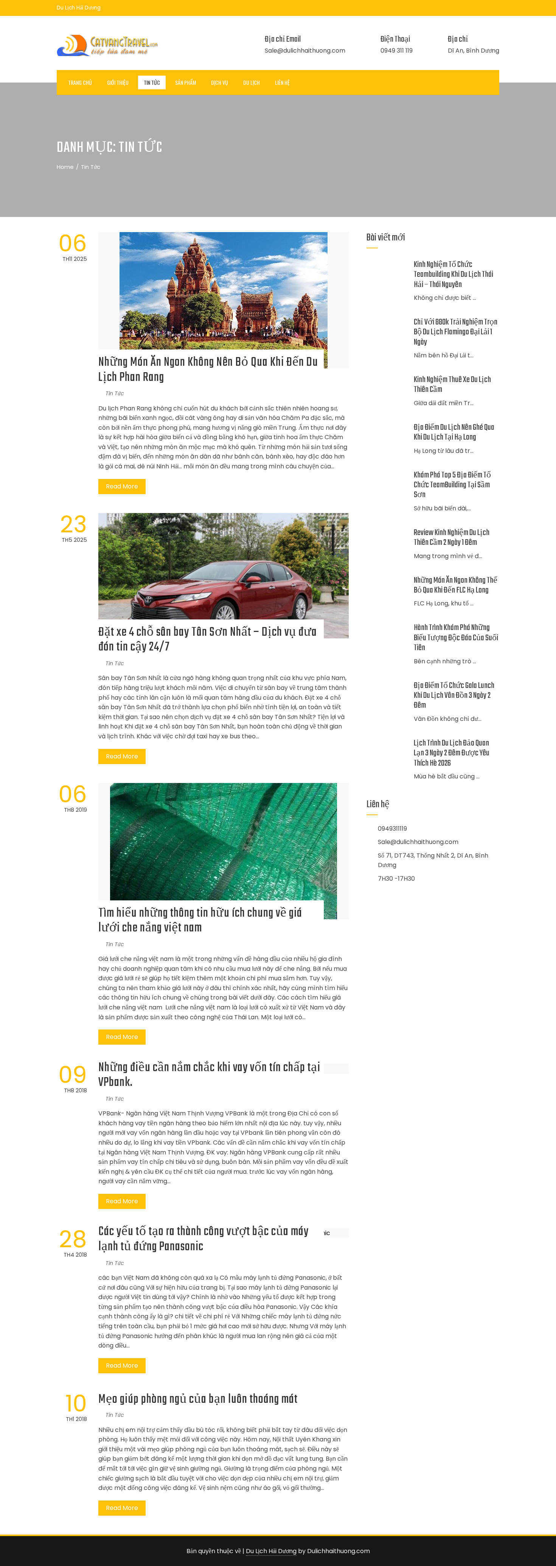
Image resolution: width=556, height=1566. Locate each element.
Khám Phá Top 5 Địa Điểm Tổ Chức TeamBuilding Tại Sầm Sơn (452, 485)
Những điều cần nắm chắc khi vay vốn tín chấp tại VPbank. (209, 1075)
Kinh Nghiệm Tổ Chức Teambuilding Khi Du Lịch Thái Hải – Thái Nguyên (453, 274)
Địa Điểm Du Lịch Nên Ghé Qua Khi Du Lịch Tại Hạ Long (454, 432)
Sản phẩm (185, 82)
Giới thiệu (118, 82)
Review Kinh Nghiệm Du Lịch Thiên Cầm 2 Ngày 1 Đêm (451, 537)
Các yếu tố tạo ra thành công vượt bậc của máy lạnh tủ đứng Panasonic (203, 1239)
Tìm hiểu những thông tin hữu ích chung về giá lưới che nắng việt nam (200, 921)
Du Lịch (251, 82)
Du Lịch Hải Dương (271, 1551)
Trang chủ (80, 82)
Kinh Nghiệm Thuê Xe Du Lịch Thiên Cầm (452, 384)
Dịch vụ (219, 82)
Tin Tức (152, 82)
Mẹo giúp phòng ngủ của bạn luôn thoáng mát (198, 1399)
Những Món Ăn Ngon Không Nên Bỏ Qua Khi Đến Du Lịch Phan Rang (208, 370)
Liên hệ (282, 82)
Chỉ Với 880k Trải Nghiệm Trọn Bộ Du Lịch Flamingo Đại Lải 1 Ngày (455, 332)
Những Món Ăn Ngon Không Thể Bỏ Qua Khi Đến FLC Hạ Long (455, 585)
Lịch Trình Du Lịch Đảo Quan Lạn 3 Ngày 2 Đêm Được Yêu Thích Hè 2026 (451, 753)
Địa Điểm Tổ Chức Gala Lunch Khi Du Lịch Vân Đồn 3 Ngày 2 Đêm (454, 695)
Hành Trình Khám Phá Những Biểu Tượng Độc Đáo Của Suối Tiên (456, 637)
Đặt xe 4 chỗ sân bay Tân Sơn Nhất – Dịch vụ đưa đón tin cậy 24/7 (207, 640)
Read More (122, 486)
